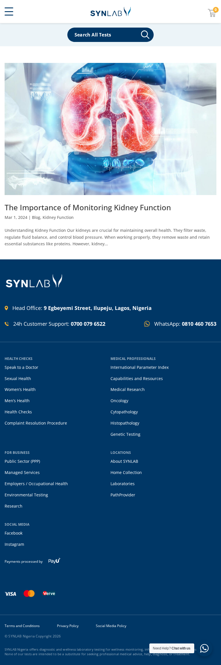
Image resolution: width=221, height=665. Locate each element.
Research (13, 506)
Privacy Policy (68, 626)
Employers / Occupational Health (36, 483)
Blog (36, 217)
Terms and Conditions (22, 626)
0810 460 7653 (199, 323)
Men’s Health (17, 400)
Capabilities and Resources (136, 378)
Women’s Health (20, 389)
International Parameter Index (139, 367)
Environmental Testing (26, 495)
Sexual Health (18, 378)
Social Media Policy (111, 626)
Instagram (14, 544)
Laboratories (122, 483)
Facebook (13, 533)
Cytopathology (124, 412)
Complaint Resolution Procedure (36, 423)
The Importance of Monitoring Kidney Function (88, 207)
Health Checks (18, 412)
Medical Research (127, 389)
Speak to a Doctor (21, 367)
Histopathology (124, 423)
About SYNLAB (124, 461)
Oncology (119, 400)
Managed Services (22, 472)
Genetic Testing (125, 434)
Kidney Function (58, 217)
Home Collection (126, 472)
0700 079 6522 (88, 323)
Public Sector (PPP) (22, 461)
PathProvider (122, 495)
